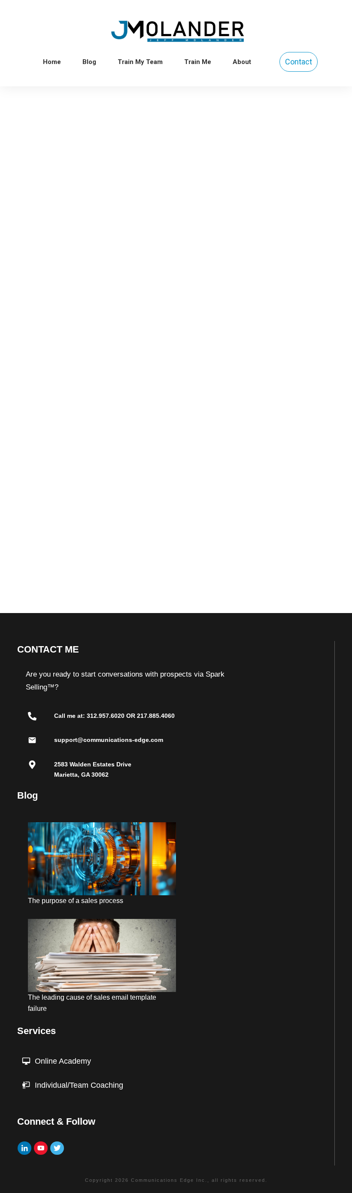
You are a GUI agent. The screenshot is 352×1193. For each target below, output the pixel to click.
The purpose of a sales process (75, 900)
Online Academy (63, 1061)
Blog (27, 795)
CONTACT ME (48, 649)
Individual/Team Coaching (79, 1085)
